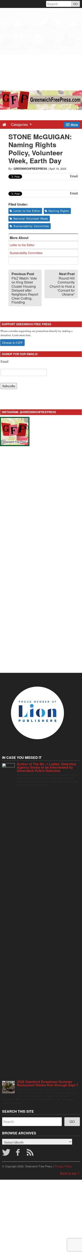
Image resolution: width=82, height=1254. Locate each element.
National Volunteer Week (30, 218)
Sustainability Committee (31, 226)
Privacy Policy (63, 1166)
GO (75, 4)
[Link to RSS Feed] (31, 1153)
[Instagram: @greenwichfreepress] (14, 431)
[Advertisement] (41, 48)
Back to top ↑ (70, 1173)
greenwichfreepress (30, 169)
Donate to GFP (12, 342)
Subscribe (8, 386)
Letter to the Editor (26, 211)
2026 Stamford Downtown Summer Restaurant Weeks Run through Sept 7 (47, 1083)
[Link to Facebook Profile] (18, 1153)
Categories (20, 124)
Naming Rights (59, 211)
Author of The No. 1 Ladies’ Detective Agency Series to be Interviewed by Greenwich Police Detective (46, 767)
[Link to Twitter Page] (6, 1153)
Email (4, 361)
